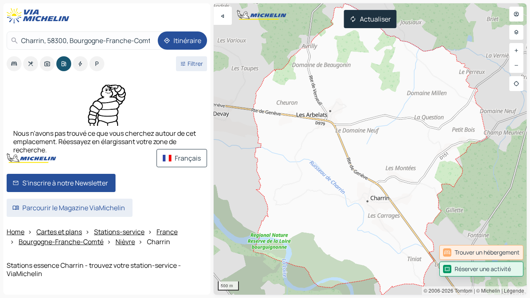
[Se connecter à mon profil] (516, 14)
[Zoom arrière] (516, 65)
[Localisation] (516, 83)
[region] (370, 149)
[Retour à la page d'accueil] (40, 16)
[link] (481, 252)
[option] (14, 63)
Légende (514, 290)
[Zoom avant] (516, 50)
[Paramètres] (516, 32)
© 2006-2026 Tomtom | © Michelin (462, 290)
